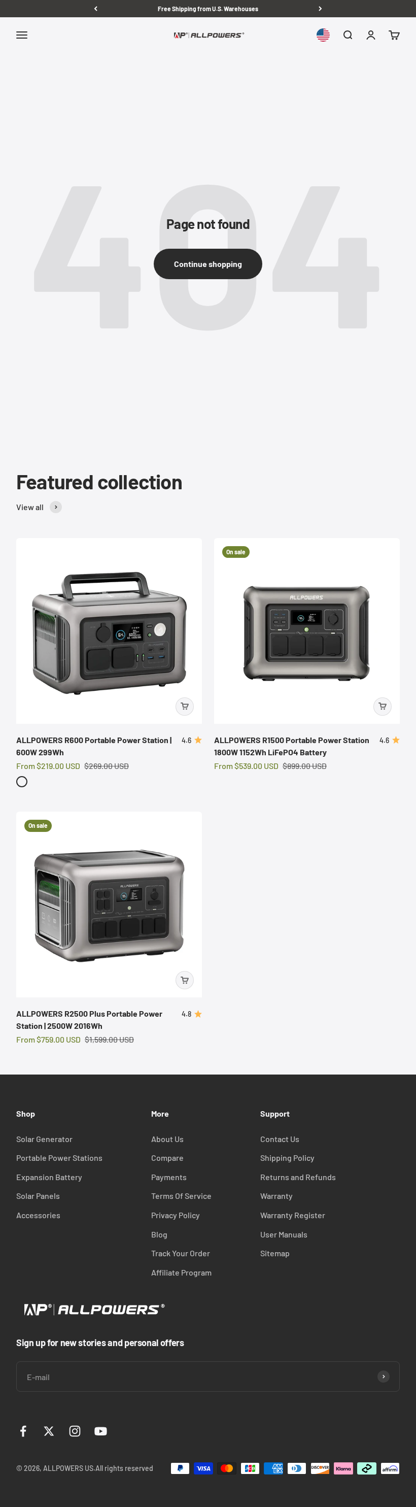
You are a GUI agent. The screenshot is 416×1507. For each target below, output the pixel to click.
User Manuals (283, 1234)
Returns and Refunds (298, 1177)
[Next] (320, 9)
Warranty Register (292, 1215)
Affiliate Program (181, 1272)
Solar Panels (38, 1195)
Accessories (38, 1215)
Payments (169, 1177)
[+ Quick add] (185, 706)
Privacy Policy (175, 1215)
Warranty (276, 1195)
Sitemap (275, 1253)
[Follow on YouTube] (101, 1431)
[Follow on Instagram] (75, 1431)
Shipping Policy (287, 1157)
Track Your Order (180, 1253)
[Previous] (95, 9)
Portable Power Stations (59, 1157)
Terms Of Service (181, 1195)
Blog (159, 1234)
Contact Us (279, 1139)
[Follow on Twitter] (49, 1431)
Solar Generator (44, 1139)
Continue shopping (208, 264)
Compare (167, 1157)
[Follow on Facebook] (23, 1431)
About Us (167, 1139)
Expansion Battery (49, 1177)
